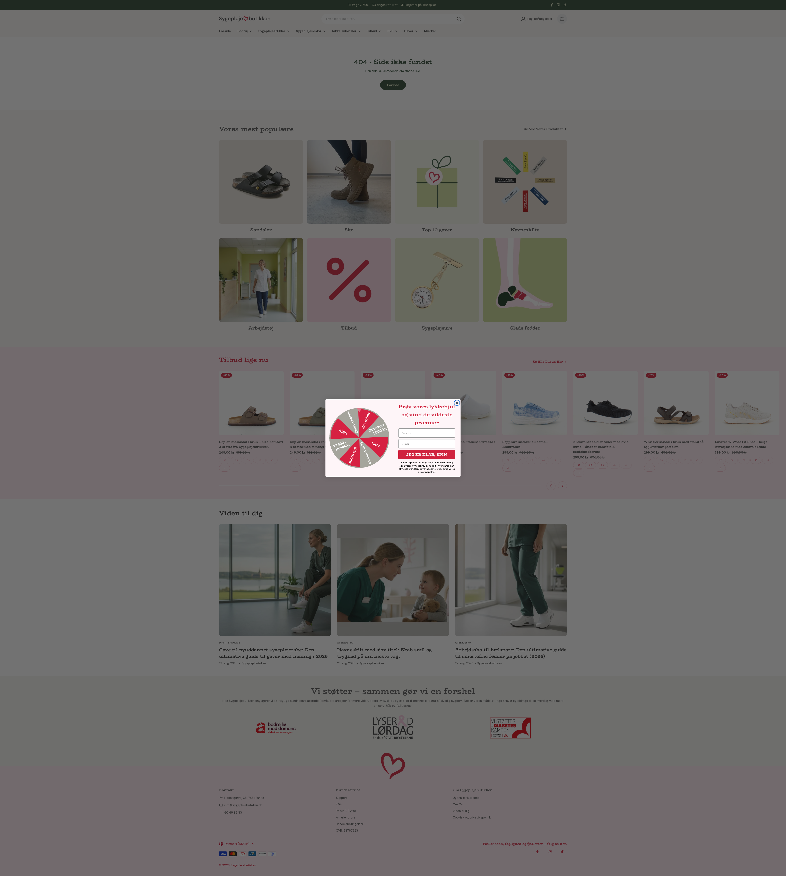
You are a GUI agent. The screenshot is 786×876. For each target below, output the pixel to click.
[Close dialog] (457, 403)
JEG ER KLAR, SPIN (426, 454)
